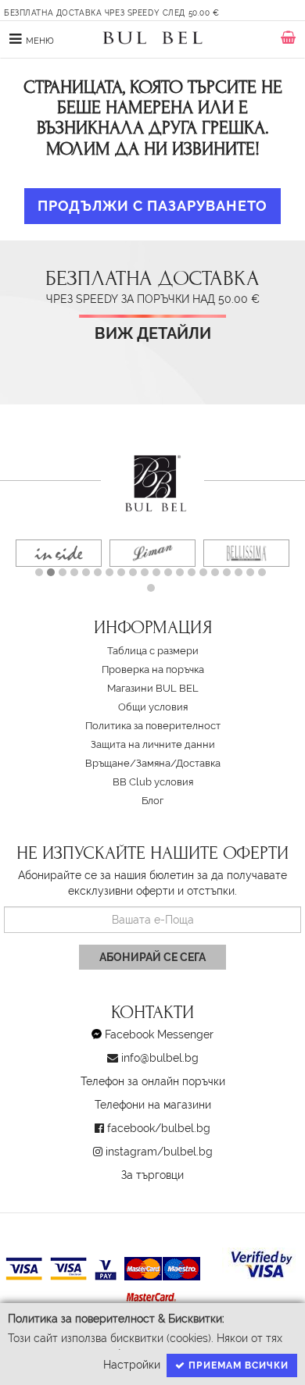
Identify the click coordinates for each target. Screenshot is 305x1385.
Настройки (131, 1364)
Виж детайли (153, 334)
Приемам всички (237, 1365)
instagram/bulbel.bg (159, 1151)
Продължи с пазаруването (152, 206)
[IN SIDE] (59, 553)
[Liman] (152, 553)
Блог (152, 800)
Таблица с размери (153, 651)
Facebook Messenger (159, 1034)
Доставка (198, 763)
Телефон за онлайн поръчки (153, 1081)
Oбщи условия (153, 707)
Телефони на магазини (153, 1104)
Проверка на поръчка (153, 669)
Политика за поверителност (153, 726)
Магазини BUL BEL (153, 688)
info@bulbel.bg (160, 1058)
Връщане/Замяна (127, 763)
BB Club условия (153, 782)
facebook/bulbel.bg (158, 1128)
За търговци (152, 1175)
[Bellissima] (246, 553)
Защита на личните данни (153, 744)
